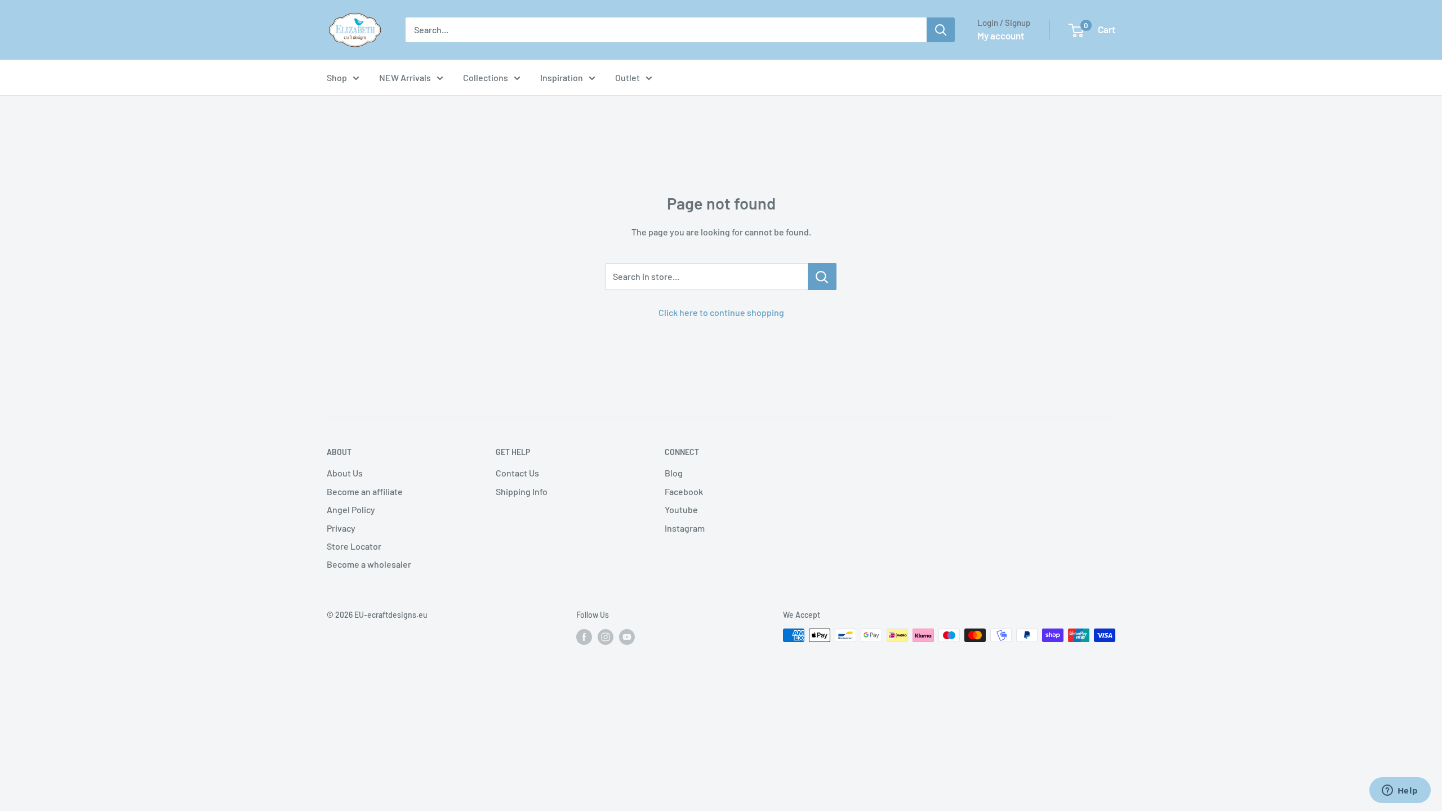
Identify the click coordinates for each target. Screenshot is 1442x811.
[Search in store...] (822, 276)
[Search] (941, 29)
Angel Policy (351, 509)
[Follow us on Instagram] (605, 636)
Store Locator (354, 546)
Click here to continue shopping (721, 312)
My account (1000, 35)
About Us (345, 472)
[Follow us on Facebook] (584, 636)
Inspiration (561, 77)
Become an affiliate (365, 491)
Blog (674, 472)
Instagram (685, 528)
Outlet (627, 77)
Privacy (341, 528)
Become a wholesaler (369, 564)
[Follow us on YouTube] (627, 636)
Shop (337, 77)
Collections (485, 77)
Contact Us (517, 472)
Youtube (681, 509)
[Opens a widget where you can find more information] (1400, 791)
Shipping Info (522, 491)
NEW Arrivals (405, 77)
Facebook (684, 491)
